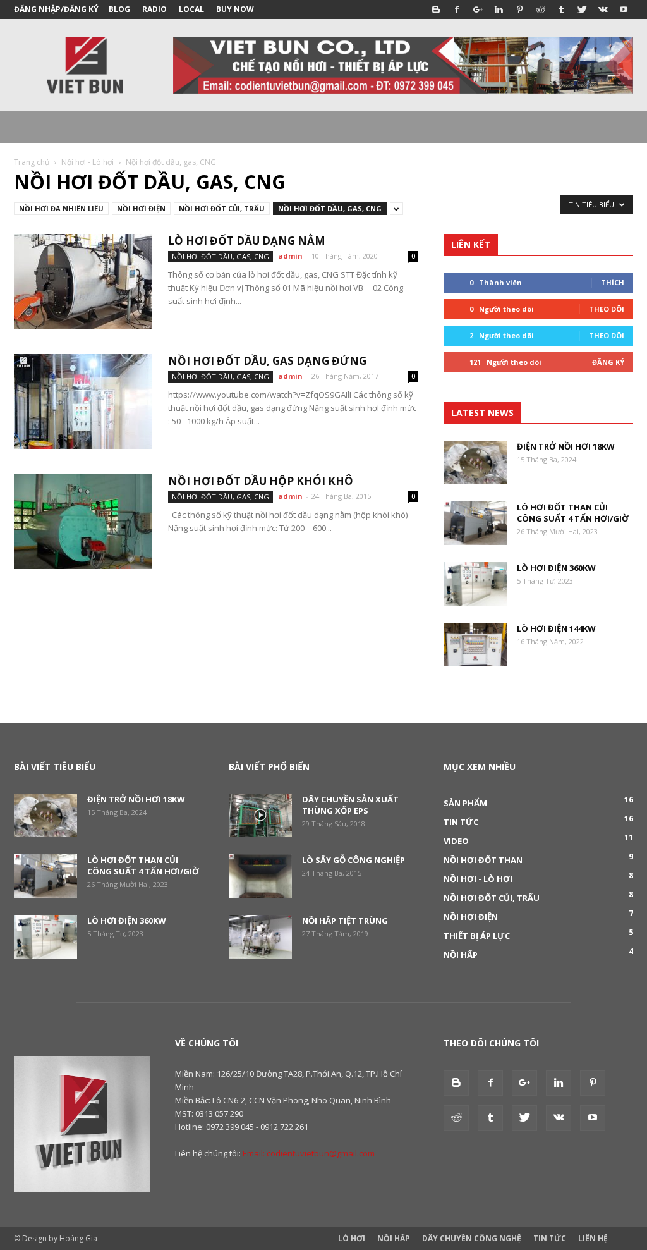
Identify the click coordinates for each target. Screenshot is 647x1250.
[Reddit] (540, 9)
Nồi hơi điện (141, 208)
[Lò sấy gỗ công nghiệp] (260, 876)
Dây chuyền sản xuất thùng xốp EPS (350, 805)
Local (191, 9)
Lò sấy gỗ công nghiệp (353, 860)
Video (456, 841)
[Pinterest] (519, 9)
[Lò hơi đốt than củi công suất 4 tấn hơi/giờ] (475, 523)
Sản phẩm (465, 803)
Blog (119, 9)
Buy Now (235, 9)
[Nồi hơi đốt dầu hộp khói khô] (83, 521)
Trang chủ (31, 162)
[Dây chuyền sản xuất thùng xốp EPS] (260, 815)
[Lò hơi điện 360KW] (475, 584)
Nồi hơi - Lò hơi (87, 162)
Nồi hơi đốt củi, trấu (222, 208)
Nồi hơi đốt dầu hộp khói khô (260, 481)
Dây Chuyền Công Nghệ (471, 1238)
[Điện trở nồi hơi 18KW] (475, 462)
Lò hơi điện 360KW (556, 567)
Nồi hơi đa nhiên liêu (61, 208)
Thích (612, 282)
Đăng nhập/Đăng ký (56, 9)
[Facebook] (456, 9)
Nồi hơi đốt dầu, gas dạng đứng (267, 360)
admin (290, 255)
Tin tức (461, 822)
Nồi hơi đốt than (483, 860)
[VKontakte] (602, 9)
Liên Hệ (593, 1238)
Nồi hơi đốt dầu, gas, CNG (330, 208)
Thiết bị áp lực (477, 935)
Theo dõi (606, 309)
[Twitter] (581, 9)
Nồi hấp (461, 954)
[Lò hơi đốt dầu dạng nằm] (83, 281)
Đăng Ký (608, 362)
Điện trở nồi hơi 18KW (566, 446)
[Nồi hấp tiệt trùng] (260, 937)
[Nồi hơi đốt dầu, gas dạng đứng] (83, 401)
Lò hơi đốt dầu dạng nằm (246, 240)
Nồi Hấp (393, 1238)
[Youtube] (623, 9)
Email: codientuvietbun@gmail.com (309, 1153)
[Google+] (477, 9)
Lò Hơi (351, 1238)
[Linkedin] (498, 9)
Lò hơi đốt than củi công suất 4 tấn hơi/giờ (573, 512)
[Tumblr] (561, 9)
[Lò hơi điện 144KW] (475, 644)
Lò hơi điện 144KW (556, 628)
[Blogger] (435, 9)
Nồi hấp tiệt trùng (345, 920)
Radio (154, 9)
